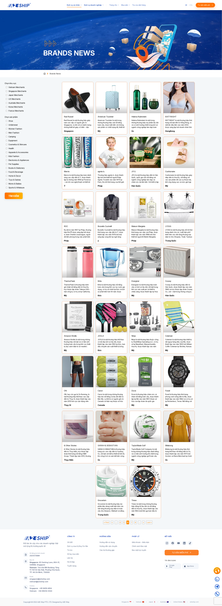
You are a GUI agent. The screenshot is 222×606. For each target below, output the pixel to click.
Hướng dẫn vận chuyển (108, 546)
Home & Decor (14, 176)
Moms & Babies (14, 184)
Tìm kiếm (13, 196)
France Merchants (16, 111)
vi (186, 5)
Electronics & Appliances (18, 160)
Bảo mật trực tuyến (139, 550)
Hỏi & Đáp (71, 562)
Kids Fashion (13, 156)
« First (106, 522)
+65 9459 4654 (45, 588)
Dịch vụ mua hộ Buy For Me (77, 546)
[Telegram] (217, 588)
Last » (149, 522)
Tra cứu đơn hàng (139, 5)
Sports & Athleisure (16, 187)
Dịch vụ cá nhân (73, 5)
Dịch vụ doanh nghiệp (93, 5)
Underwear (13, 125)
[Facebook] (172, 543)
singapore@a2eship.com (40, 579)
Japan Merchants (15, 95)
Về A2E (70, 542)
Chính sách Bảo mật (139, 546)
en (191, 5)
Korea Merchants (15, 107)
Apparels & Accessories (18, 152)
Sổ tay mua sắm (73, 554)
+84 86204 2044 (45, 591)
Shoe (10, 121)
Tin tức (69, 550)
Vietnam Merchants (16, 87)
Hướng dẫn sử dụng (107, 542)
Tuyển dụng (71, 566)
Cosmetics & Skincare (17, 144)
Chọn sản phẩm (11, 117)
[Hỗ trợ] (217, 570)
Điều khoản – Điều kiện (140, 542)
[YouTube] (178, 543)
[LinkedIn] (184, 543)
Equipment (12, 140)
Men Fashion (13, 133)
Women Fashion (15, 129)
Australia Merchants (16, 103)
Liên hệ (70, 558)
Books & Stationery (16, 168)
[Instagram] (167, 543)
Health (11, 148)
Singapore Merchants (17, 91)
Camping (12, 136)
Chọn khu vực (10, 83)
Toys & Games (14, 180)
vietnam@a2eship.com (39, 582)
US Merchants (14, 99)
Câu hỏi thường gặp (107, 550)
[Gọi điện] (217, 595)
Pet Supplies (13, 164)
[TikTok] (190, 543)
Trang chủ (113, 5)
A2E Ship (66, 602)
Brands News (55, 73)
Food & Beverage (15, 172)
